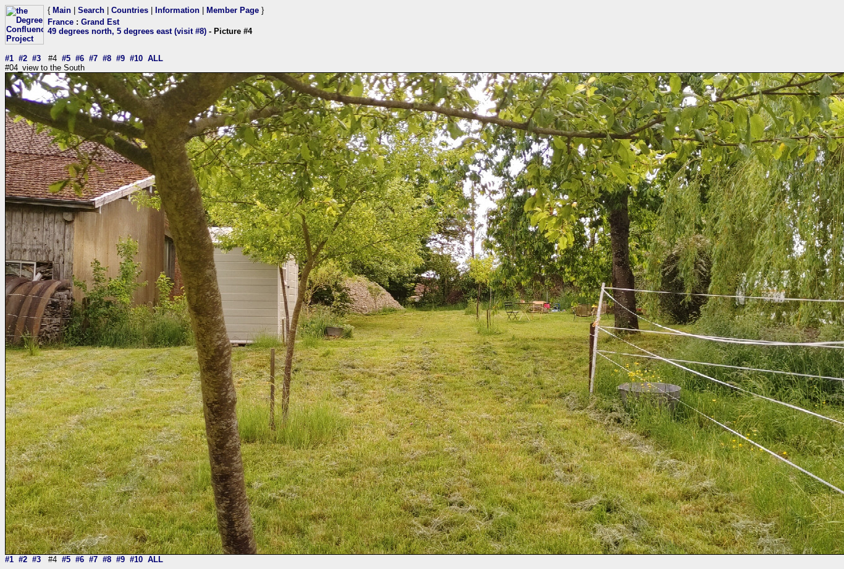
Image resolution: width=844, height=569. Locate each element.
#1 (9, 58)
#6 (79, 58)
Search (91, 10)
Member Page (232, 10)
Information (177, 10)
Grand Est (100, 22)
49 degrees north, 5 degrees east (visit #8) (127, 31)
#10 (136, 58)
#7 (93, 58)
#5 (66, 58)
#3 (36, 58)
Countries (129, 10)
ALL (155, 58)
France (61, 22)
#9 (120, 58)
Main (62, 10)
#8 (107, 58)
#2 (23, 58)
